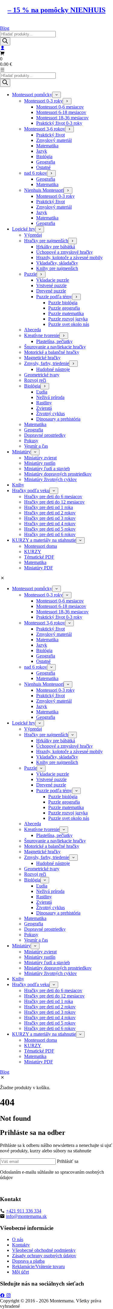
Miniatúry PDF (38, 567)
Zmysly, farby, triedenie (46, 363)
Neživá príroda (50, 397)
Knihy (18, 484)
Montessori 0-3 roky (43, 100)
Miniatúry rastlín (39, 463)
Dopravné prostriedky (45, 435)
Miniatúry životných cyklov (50, 479)
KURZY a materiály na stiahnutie (44, 540)
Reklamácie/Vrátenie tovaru (38, 1266)
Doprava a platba (28, 1261)
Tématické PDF (39, 556)
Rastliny (44, 402)
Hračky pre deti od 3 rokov (50, 518)
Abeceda (32, 329)
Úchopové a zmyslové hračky (64, 252)
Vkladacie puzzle (52, 280)
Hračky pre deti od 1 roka (48, 507)
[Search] (5, 41)
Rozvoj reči (35, 380)
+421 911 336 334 (23, 1210)
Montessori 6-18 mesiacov (61, 112)
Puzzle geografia (64, 308)
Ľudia (41, 391)
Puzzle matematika (66, 313)
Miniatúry (21, 451)
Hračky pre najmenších (46, 240)
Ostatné (43, 167)
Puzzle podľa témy (54, 296)
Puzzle (30, 274)
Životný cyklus (50, 413)
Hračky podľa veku (30, 490)
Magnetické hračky (42, 357)
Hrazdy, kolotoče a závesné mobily (69, 257)
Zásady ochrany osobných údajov (44, 1255)
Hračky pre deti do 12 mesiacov (54, 501)
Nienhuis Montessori (44, 190)
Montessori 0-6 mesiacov (60, 106)
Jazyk (41, 151)
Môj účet (20, 1271)
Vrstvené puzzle (51, 285)
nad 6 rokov (35, 173)
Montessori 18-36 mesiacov (62, 117)
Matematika (47, 145)
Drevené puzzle (51, 290)
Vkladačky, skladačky (57, 262)
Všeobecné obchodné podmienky (44, 1250)
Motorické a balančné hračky (51, 352)
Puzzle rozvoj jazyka (68, 318)
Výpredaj (33, 235)
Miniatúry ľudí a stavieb (47, 468)
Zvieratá (44, 408)
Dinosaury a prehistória (58, 419)
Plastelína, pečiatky (54, 341)
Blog (4, 28)
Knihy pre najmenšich (57, 268)
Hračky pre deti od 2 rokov (50, 512)
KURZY (32, 551)
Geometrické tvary (41, 374)
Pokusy (31, 440)
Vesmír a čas (36, 446)
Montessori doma (40, 546)
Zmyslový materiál (54, 140)
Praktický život (50, 134)
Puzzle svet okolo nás (68, 324)
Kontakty (21, 1244)
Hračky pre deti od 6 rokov (50, 534)
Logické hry (23, 228)
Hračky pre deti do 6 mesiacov (53, 496)
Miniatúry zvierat (40, 457)
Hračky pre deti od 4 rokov (50, 523)
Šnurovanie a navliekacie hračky (55, 346)
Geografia (45, 161)
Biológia (44, 156)
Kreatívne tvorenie (41, 335)
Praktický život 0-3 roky (59, 123)
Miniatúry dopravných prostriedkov (58, 474)
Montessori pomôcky (32, 94)
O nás (17, 1239)
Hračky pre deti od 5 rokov (50, 529)
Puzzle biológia (62, 302)
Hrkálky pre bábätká (55, 246)
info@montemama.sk (26, 1216)
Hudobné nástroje (53, 369)
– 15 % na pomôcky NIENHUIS (56, 10)
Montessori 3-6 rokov (44, 128)
